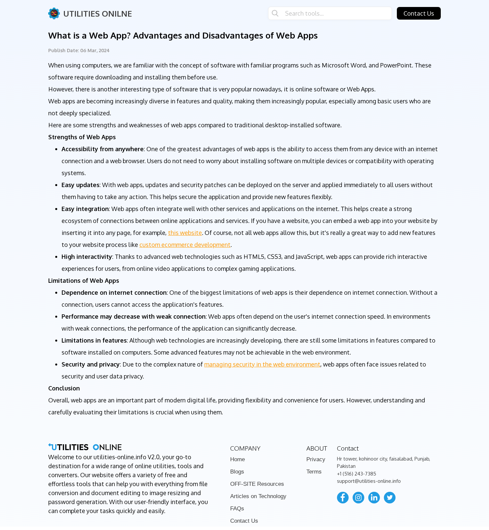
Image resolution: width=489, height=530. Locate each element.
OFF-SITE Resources (257, 484)
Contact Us (419, 13)
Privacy (315, 459)
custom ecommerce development (185, 244)
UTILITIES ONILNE (97, 13)
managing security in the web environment (262, 364)
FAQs (237, 508)
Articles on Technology (258, 496)
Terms (314, 472)
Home (237, 459)
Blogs (237, 472)
